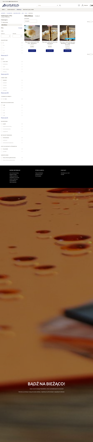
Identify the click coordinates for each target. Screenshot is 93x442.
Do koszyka (32, 50)
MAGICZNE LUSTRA (17, 13)
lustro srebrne (6, 69)
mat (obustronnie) (7, 129)
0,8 (3, 45)
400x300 (5, 80)
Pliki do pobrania (13, 182)
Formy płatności (13, 180)
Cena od (2, 33)
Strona (88, 21)
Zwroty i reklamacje (14, 179)
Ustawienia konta (38, 174)
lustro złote (5, 61)
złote (23, 13)
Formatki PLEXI (9, 13)
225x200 (5, 85)
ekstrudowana (6, 137)
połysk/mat (5, 131)
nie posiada (5, 149)
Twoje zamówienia (39, 173)
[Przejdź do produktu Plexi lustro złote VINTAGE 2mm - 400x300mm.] (50, 33)
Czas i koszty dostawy (14, 173)
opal (4, 66)
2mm (26, 13)
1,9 (3, 53)
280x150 (5, 87)
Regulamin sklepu (13, 174)
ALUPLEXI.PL (3, 13)
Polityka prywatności (14, 176)
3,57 (4, 110)
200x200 (5, 82)
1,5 (3, 50)
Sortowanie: (26, 18)
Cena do (14, 33)
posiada (4, 151)
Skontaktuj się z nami (65, 173)
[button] (60, 5)
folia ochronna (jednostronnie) (9, 157)
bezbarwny (5, 64)
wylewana (5, 140)
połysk (4, 123)
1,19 (4, 107)
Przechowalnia (38, 176)
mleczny (4, 71)
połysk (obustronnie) (7, 126)
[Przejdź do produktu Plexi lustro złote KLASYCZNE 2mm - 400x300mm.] (32, 33)
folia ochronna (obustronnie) (9, 160)
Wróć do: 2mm (5, 22)
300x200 (5, 90)
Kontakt (62, 174)
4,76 (4, 115)
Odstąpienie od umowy (14, 177)
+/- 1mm (5, 99)
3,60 (4, 112)
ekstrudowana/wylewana (8, 142)
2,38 (4, 105)
